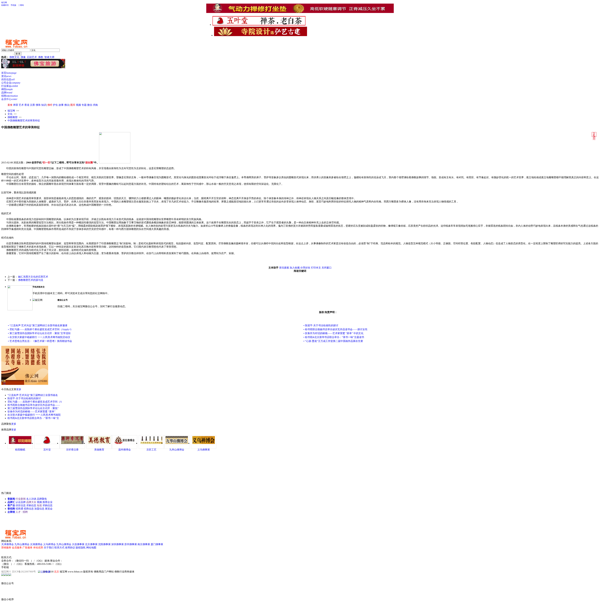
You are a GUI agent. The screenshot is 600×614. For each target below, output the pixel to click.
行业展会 (9, 86)
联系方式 (59, 547)
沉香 (32, 105)
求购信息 (31, 505)
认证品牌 (21, 502)
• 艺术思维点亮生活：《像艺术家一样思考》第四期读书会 (40, 341)
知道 (39, 505)
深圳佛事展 (117, 544)
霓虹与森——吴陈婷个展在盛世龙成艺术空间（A (35, 401)
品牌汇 (11, 502)
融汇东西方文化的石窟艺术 (33, 276)
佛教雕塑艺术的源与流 (30, 280)
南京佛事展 (144, 544)
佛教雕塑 (13, 117)
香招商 (11, 508)
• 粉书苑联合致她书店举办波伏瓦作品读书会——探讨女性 (335, 329)
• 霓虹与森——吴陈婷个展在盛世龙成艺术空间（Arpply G (40, 329)
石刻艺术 (32, 57)
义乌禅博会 (49, 544)
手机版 (13, 5)
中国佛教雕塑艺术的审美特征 (24, 120)
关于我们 (49, 547)
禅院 (7, 89)
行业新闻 (21, 498)
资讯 (6, 76)
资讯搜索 (284, 267)
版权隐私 (81, 547)
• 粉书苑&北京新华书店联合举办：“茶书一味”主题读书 (333, 337)
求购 (95, 105)
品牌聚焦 (42, 498)
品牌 (6, 92)
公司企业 (10, 82)
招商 (9, 95)
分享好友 (305, 267)
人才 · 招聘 (22, 512)
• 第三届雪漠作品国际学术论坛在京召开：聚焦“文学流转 (39, 333)
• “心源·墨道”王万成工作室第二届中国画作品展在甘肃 (333, 341)
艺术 (21, 105)
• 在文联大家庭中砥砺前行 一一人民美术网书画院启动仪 (39, 337)
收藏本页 (5, 5)
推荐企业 (47, 502)
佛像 (23, 57)
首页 (9, 73)
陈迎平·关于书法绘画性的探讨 (24, 398)
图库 (72, 105)
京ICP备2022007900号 (24, 571)
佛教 (40, 57)
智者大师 (49, 57)
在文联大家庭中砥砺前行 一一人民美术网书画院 (34, 414)
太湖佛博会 (36, 544)
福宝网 (4, 2)
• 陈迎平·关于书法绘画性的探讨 (320, 325)
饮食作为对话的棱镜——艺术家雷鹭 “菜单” (31, 411)
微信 (89, 105)
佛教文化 (14, 57)
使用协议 (70, 547)
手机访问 (594, 136)
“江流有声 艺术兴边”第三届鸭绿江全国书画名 (33, 395)
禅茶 (15, 105)
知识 (43, 105)
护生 (55, 105)
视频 (78, 105)
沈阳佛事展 (104, 544)
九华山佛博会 (21, 544)
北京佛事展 (91, 544)
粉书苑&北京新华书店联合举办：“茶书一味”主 (33, 418)
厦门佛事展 (157, 544)
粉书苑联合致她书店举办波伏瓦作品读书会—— (34, 405)
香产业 (11, 505)
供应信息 (8, 79)
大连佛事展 (78, 544)
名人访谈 (31, 498)
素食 (10, 105)
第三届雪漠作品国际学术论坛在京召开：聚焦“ (33, 408)
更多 (18, 389)
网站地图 (91, 547)
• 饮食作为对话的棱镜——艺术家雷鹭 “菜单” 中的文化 (333, 333)
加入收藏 (295, 267)
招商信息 (29, 508)
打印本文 (316, 267)
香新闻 (11, 498)
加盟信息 (39, 508)
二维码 (21, 5)
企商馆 (11, 512)
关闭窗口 (327, 267)
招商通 (19, 508)
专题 (84, 105)
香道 (26, 105)
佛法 (66, 105)
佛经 (49, 105)
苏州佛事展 (130, 544)
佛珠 (38, 105)
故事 (61, 105)
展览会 (48, 508)
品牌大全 (31, 502)
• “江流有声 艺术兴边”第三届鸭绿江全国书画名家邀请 (37, 325)
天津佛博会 (7, 544)
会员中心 (9, 99)
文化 (10, 114)
